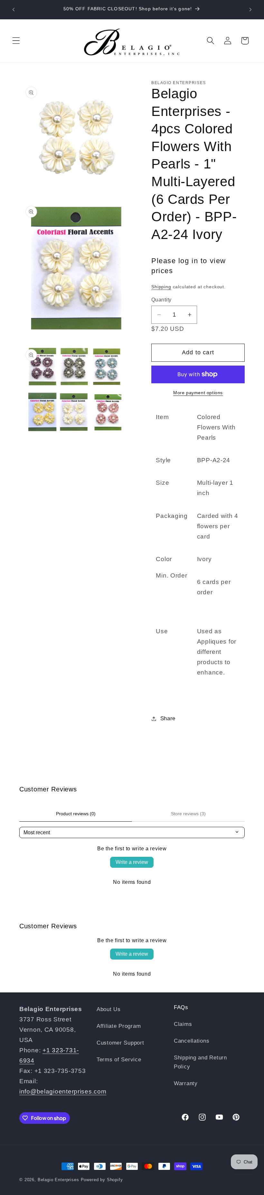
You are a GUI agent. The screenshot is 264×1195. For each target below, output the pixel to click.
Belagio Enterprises (58, 1179)
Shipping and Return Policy (200, 1062)
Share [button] (167, 718)
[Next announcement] (250, 10)
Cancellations (191, 1041)
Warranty (186, 1083)
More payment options (198, 392)
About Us (109, 1009)
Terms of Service (119, 1059)
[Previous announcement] (13, 10)
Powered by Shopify (102, 1179)
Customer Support (120, 1043)
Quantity (161, 299)
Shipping (161, 286)
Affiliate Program (119, 1026)
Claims (183, 1024)
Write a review (132, 862)
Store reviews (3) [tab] (188, 813)
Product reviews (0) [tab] (76, 813)
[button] (16, 40)
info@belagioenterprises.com (62, 1091)
